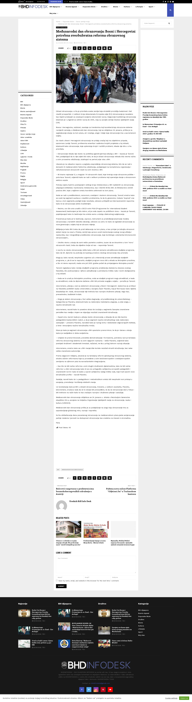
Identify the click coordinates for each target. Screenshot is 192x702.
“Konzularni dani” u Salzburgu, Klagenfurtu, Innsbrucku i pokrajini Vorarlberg (157, 168)
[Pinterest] (103, 689)
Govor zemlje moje (62, 27)
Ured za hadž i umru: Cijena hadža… (81, 2)
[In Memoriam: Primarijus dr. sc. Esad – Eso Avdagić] (24, 630)
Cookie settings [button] (171, 698)
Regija (22, 176)
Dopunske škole (89, 7)
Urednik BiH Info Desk (65, 43)
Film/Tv (23, 124)
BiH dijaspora (55, 7)
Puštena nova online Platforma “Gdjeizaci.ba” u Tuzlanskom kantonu (121, 491)
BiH (58, 469)
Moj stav (53, 13)
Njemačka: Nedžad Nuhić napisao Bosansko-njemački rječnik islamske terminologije (122, 543)
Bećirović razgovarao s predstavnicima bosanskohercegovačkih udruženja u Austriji (75, 491)
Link (22, 153)
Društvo (104, 7)
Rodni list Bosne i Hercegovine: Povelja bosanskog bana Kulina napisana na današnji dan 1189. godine (41, 614)
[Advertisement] (96, 446)
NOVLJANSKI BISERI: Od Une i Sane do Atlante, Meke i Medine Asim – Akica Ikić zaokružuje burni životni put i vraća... (83, 627)
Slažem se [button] (184, 698)
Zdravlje (23, 205)
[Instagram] (96, 689)
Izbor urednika (26, 137)
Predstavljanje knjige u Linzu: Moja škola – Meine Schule (94, 542)
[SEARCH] (169, 23)
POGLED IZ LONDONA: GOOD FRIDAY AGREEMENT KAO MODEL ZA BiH (155, 207)
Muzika (23, 163)
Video (22, 199)
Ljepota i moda (26, 157)
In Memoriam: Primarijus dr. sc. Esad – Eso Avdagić (42, 629)
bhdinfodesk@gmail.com (100, 683)
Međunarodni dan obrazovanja (72, 469)
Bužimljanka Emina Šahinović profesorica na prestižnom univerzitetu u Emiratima (154, 179)
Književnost (24, 144)
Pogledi (23, 170)
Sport (151, 7)
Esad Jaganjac (148, 205)
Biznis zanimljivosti (27, 111)
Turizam (23, 192)
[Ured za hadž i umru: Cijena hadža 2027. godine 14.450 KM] (24, 644)
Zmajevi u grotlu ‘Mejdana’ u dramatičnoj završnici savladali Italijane (155, 141)
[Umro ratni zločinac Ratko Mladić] (104, 644)
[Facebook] (81, 689)
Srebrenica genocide (28, 186)
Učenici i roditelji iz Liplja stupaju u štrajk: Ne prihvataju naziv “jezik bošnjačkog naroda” (68, 543)
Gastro (23, 131)
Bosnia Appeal (71, 7)
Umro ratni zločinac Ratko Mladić (122, 642)
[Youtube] (110, 689)
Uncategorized (26, 195)
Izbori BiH (24, 140)
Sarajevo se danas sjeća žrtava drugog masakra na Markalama (122, 629)
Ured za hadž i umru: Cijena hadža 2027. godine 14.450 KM (42, 643)
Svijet (22, 189)
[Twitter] (88, 689)
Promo (23, 173)
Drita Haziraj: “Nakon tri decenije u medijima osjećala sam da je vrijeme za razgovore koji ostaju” (82, 644)
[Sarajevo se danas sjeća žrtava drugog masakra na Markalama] (104, 630)
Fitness (23, 127)
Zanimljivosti (25, 202)
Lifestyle (139, 7)
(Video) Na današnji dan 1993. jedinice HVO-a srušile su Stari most (157, 188)
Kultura (127, 7)
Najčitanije (24, 166)
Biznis (115, 7)
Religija (23, 179)
